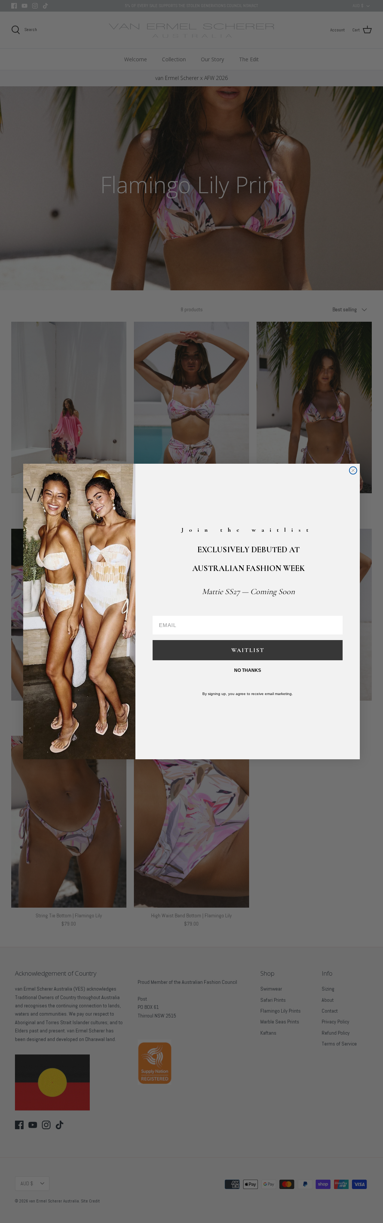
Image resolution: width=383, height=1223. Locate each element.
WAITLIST (247, 650)
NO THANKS (247, 670)
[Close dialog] (353, 470)
